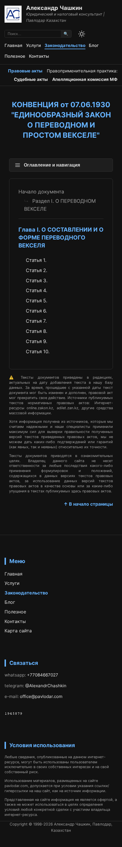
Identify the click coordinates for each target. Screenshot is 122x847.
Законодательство (65, 45)
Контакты (39, 56)
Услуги (33, 45)
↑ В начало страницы (88, 504)
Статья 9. (36, 341)
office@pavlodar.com (41, 696)
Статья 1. (36, 260)
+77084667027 (42, 675)
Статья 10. (38, 351)
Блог (94, 45)
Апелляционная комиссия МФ (84, 79)
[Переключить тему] (81, 34)
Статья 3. (37, 280)
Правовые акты (25, 71)
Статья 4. (36, 290)
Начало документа (41, 192)
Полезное (15, 56)
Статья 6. (36, 311)
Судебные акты (31, 79)
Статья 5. (36, 300)
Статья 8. (36, 331)
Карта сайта (18, 630)
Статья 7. (36, 321)
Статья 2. (36, 270)
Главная (13, 45)
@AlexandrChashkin (45, 685)
